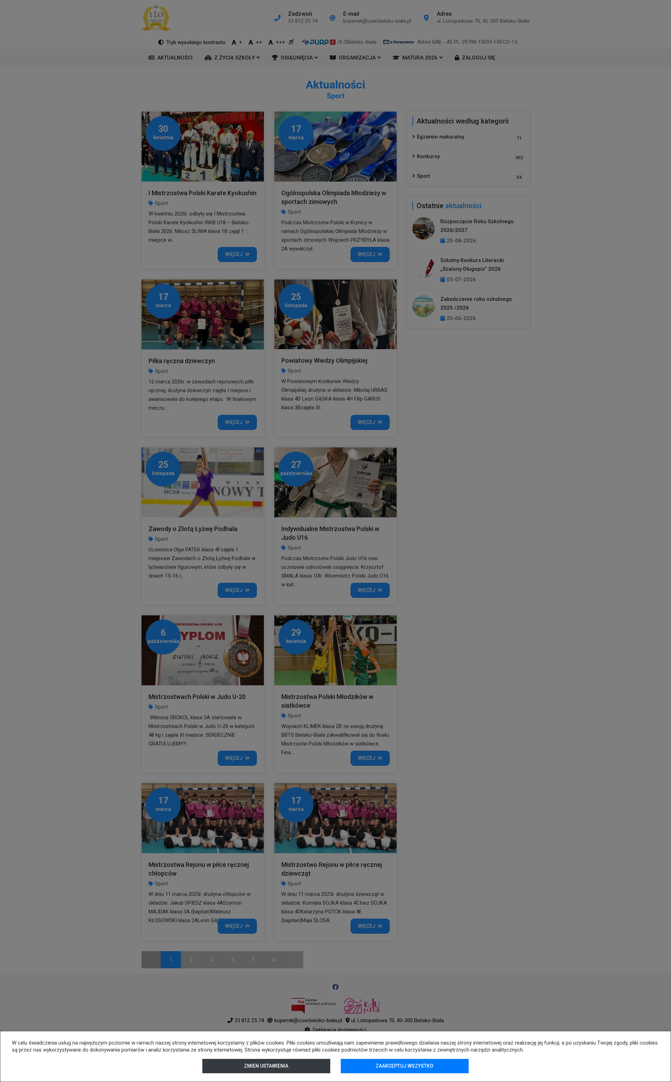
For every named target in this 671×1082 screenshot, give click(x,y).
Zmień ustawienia (266, 1066)
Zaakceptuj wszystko (404, 1066)
